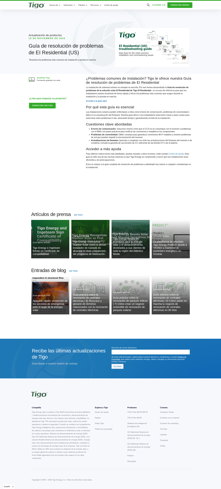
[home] (37, 5)
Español (7, 486)
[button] (55, 5)
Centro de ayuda (111, 5)
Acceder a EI (158, 5)
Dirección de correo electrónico (124, 348)
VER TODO (78, 215)
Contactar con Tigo (42, 106)
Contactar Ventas (179, 5)
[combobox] (9, 486)
